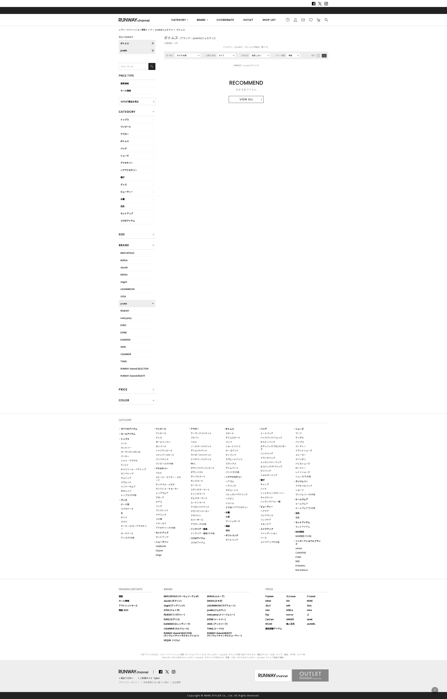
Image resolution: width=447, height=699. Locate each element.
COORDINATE (225, 20)
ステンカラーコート (200, 489)
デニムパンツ (232, 467)
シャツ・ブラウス (129, 460)
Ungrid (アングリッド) (174, 605)
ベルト (159, 472)
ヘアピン (230, 498)
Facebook (314, 4)
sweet (309, 619)
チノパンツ (231, 454)
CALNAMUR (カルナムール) (176, 628)
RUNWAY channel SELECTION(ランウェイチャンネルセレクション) (181, 634)
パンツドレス (162, 459)
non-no (289, 614)
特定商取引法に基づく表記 (155, 682)
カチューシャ (232, 489)
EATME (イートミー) (216, 619)
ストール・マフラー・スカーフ (168, 478)
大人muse (290, 596)
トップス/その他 (128, 495)
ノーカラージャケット (201, 446)
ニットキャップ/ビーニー (272, 492)
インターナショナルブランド (308, 542)
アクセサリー (126, 162)
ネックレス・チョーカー (167, 488)
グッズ (123, 184)
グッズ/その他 (127, 537)
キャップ (265, 484)
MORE (310, 600)
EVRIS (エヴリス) (172, 619)
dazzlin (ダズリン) (172, 600)
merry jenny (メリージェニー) (221, 614)
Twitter (320, 4)
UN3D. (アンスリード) (217, 623)
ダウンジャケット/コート (202, 467)
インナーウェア (128, 486)
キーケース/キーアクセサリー (133, 527)
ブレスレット (162, 510)
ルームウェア (301, 499)
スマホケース (127, 508)
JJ (308, 614)
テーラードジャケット (201, 433)
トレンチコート (198, 493)
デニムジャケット (199, 450)
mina (309, 609)
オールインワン (163, 441)
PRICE (123, 389)
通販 (121, 596)
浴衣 (122, 206)
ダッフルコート (198, 476)
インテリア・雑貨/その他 (203, 533)
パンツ (229, 441)
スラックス (231, 463)
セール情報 (124, 600)
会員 (295, 20)
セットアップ (126, 213)
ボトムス (181, 29)
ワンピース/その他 (164, 463)
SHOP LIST (269, 20)
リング (159, 505)
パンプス (299, 441)
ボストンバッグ (268, 441)
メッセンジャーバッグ (271, 462)
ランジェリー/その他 (305, 494)
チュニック (126, 477)
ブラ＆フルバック (303, 485)
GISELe (289, 609)
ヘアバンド (231, 485)
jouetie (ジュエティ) (216, 609)
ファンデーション (269, 533)
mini (267, 609)
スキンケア (266, 523)
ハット (264, 488)
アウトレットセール (128, 605)
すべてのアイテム (129, 428)
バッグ (123, 148)
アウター (124, 133)
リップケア (266, 519)
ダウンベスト (197, 471)
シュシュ (230, 502)
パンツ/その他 (232, 471)
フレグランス (267, 515)
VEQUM (159, 550)
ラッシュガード (233, 520)
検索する (326, 20)
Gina (309, 605)
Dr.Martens (300, 565)
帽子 (122, 177)
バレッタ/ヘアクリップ (236, 494)
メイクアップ (267, 528)
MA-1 (193, 463)
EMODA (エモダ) (214, 600)
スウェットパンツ (234, 459)
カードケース (127, 533)
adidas (298, 548)
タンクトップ (127, 473)
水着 (122, 198)
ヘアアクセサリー (128, 170)
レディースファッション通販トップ (135, 29)
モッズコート (197, 480)
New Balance (301, 569)
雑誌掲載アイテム (273, 628)
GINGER (290, 619)
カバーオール (197, 519)
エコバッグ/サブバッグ (271, 466)
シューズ (124, 155)
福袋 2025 (123, 609)
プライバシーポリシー (129, 682)
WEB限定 (299, 531)
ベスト (194, 441)
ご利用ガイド (288, 20)
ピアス (159, 501)
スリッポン (300, 459)
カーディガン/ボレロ (130, 451)
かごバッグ (266, 470)
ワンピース (125, 126)
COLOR (124, 400)
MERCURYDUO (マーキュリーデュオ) (181, 596)
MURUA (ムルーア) (215, 596)
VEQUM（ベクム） (172, 640)
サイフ (124, 517)
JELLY (268, 605)
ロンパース (161, 446)
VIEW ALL (246, 99)
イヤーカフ (161, 523)
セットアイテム (302, 522)
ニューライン (162, 541)
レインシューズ (302, 471)
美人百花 (290, 623)
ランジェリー (301, 481)
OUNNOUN (161, 546)
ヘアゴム (230, 481)
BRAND (201, 20)
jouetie (123, 50)
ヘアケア (265, 510)
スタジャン (196, 515)
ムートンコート (198, 502)
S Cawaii (311, 596)
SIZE (122, 234)
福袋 (228, 525)
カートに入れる (318, 20)
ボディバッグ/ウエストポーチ (273, 448)
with (288, 605)
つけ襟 (159, 518)
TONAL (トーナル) (215, 628)
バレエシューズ (302, 463)
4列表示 (324, 55)
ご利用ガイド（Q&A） (150, 678)
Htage (158, 554)
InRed (268, 600)
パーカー (125, 456)
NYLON (268, 623)
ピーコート (196, 485)
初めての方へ (127, 678)
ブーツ (298, 433)
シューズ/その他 (303, 476)
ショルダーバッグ (269, 474)
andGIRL (311, 623)
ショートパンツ (233, 446)
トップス (124, 119)
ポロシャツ (126, 490)
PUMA (298, 556)
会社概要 (176, 682)
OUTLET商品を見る (130, 101)
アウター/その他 (198, 523)
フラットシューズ (303, 450)
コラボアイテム (127, 220)
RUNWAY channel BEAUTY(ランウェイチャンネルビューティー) (224, 634)
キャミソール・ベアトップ (133, 469)
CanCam (269, 619)
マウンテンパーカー (200, 511)
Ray (267, 614)
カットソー (126, 447)
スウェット (126, 482)
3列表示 (318, 55)
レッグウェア (162, 492)
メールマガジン (303, 20)
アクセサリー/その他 (165, 527)
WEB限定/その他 (303, 535)
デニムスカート (233, 437)
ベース (264, 537)
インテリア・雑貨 (199, 528)
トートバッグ (267, 433)
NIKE (297, 561)
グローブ (160, 497)
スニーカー (300, 454)
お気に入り (311, 20)
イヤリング (161, 514)
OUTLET (248, 20)
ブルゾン (195, 437)
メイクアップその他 (270, 541)
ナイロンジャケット (200, 506)
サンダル (299, 437)
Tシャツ (124, 464)
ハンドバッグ (267, 453)
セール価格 (125, 90)
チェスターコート (199, 497)
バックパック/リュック (271, 437)
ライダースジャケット (201, 454)
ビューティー (126, 191)
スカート (230, 433)
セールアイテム (128, 433)
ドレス (159, 437)
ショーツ (299, 489)
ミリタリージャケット (201, 459)
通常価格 (124, 83)
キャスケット (267, 497)
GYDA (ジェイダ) (171, 609)
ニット (124, 443)
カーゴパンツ (232, 450)
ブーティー (300, 446)
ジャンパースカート (165, 454)
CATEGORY (178, 20)
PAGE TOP (434, 690)
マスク (124, 521)
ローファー (300, 467)
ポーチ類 (125, 504)
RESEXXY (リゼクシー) (174, 614)
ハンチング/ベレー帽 (270, 501)
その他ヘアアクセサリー (237, 507)
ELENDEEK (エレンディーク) (177, 623)
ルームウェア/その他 (305, 507)
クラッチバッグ (268, 457)
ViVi (288, 600)
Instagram (326, 4)
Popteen (269, 596)
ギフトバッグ (232, 535)
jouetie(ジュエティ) (164, 29)
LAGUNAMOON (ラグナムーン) (221, 605)
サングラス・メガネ (165, 484)
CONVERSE (300, 552)
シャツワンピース (164, 450)
